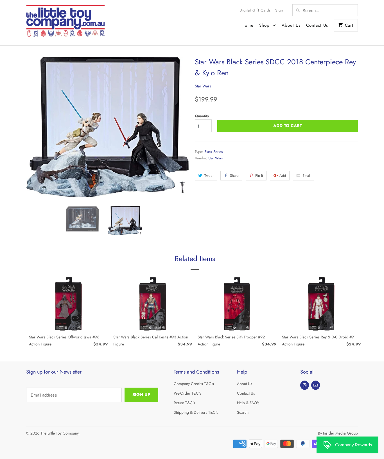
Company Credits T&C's (194, 383)
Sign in (281, 10)
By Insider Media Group (338, 433)
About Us (291, 25)
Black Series (213, 151)
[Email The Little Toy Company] (315, 385)
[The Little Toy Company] (65, 22)
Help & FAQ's (248, 403)
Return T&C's (184, 403)
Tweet (208, 175)
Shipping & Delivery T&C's (196, 412)
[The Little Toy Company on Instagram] (304, 385)
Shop (265, 25)
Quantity (202, 116)
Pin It (259, 175)
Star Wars (203, 86)
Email (306, 175)
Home (247, 25)
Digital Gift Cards (255, 10)
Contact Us (317, 25)
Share (234, 175)
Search (243, 412)
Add (282, 175)
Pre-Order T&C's (187, 393)
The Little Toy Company (59, 433)
